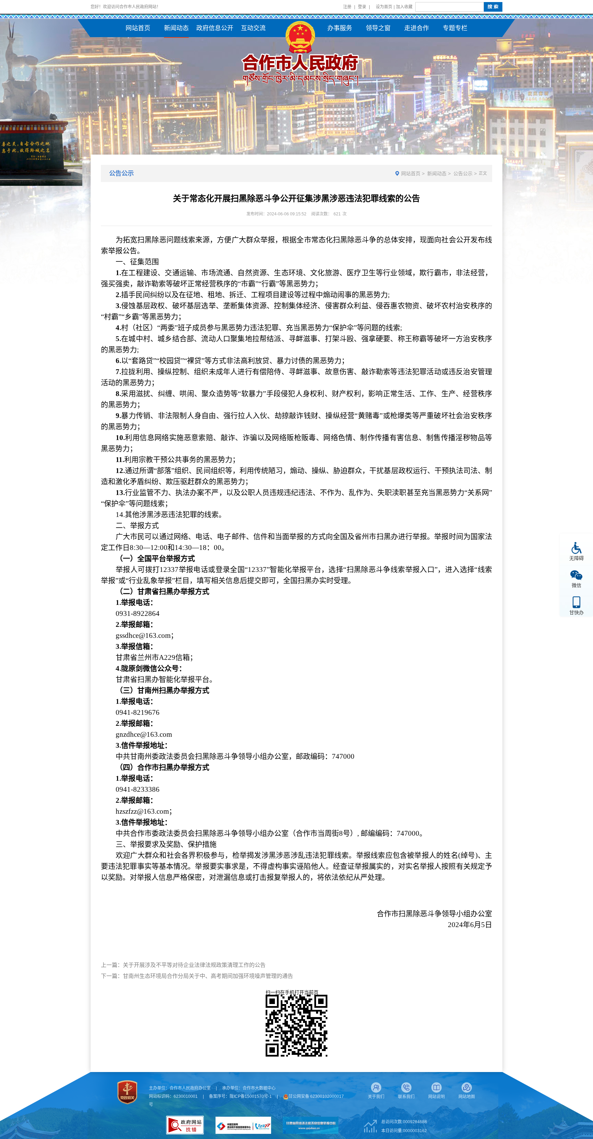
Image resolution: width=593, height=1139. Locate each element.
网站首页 (410, 173)
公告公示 (463, 173)
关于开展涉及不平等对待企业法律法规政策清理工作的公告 (194, 965)
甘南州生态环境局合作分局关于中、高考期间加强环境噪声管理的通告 (208, 976)
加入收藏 (404, 6)
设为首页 (384, 6)
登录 (362, 6)
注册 (347, 6)
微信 (576, 585)
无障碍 (576, 558)
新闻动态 (436, 173)
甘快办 (576, 612)
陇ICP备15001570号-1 (251, 1096)
